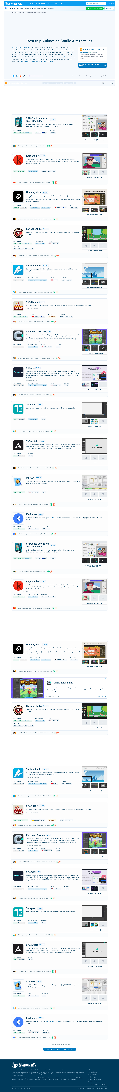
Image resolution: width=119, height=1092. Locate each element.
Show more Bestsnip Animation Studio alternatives (59, 1049)
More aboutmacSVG (93, 499)
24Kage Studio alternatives (32, 166)
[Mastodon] (18, 1088)
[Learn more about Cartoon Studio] (18, 233)
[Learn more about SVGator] (18, 372)
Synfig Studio (24, 61)
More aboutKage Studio (93, 177)
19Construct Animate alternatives (33, 341)
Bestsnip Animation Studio (21, 47)
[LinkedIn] (30, 1088)
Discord (57, 1078)
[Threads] (24, 1088)
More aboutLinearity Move (94, 214)
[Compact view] (105, 83)
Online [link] (48, 83)
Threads (18, 1079)
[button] (53, 119)
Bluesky (14, 1079)
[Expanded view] (103, 83)
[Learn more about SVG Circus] (18, 306)
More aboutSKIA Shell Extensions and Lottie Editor (94, 140)
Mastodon (79, 1078)
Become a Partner (94, 1082)
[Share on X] (16, 76)
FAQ (89, 1070)
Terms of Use (92, 1072)
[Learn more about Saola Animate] (18, 270)
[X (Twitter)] (15, 1088)
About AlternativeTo (94, 1079)
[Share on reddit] (20, 76)
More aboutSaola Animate (94, 287)
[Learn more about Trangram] (18, 409)
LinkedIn (31, 1079)
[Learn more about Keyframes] (18, 518)
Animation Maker (84, 52)
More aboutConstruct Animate (94, 353)
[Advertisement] (59, 25)
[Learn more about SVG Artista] (18, 445)
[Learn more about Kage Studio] (18, 160)
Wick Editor (43, 61)
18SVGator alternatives (31, 380)
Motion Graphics (46, 207)
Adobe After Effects (53, 518)
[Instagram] (27, 1088)
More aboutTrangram (93, 426)
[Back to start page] (16, 3)
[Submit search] (87, 3)
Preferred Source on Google (97, 1084)
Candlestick (34, 61)
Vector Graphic (33, 171)
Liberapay (67, 1079)
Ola (23, 1072)
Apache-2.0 (28, 132)
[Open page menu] (113, 3)
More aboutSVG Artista (94, 463)
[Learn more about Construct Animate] (18, 336)
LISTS (60, 3)
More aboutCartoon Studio (94, 250)
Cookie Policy (92, 1077)
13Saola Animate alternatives (32, 273)
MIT (26, 316)
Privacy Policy (92, 1074)
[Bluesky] (21, 1088)
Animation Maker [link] (68, 83)
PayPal (74, 1079)
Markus (28, 1072)
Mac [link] (44, 83)
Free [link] (53, 83)
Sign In (110, 3)
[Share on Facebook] (13, 76)
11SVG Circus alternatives (32, 308)
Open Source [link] (59, 83)
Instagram (24, 1079)
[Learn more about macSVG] (18, 482)
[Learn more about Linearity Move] (18, 196)
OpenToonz (64, 57)
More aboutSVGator (93, 390)
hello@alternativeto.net (45, 1078)
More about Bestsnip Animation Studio (89, 65)
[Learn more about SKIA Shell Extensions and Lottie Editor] (18, 122)
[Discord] (13, 1088)
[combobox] (96, 3)
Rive (51, 61)
